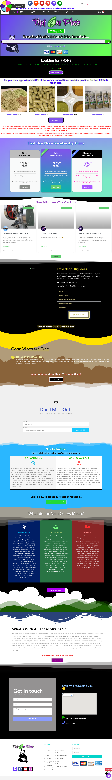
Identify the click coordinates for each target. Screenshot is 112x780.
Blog (14, 12)
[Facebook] (30, 3)
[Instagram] (30, 769)
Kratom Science (65, 133)
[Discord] (53, 3)
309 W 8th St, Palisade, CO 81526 (76, 718)
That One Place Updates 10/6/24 (15, 233)
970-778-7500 (70, 723)
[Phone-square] (59, 3)
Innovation (62, 307)
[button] (56, 256)
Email (25, 427)
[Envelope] (47, 3)
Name (25, 421)
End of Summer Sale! (49, 233)
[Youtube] (42, 3)
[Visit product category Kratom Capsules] (63, 717)
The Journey (63, 292)
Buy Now (25, 187)
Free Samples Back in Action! (89, 233)
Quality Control (64, 295)
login (87, 4)
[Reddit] (36, 3)
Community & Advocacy (67, 299)
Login (84, 12)
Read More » (6, 246)
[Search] (108, 41)
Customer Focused (65, 303)
